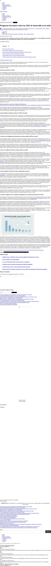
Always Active (12, 549)
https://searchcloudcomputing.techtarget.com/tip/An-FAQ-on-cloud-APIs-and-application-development (23, 250)
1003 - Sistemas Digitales (29, 34)
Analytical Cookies (5, 557)
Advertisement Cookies (5, 560)
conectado (11, 274)
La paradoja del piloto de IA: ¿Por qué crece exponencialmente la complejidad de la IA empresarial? (19, 526)
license (24, 401)
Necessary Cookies (5, 549)
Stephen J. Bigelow (5, 41)
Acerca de (4, 8)
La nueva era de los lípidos (5, 519)
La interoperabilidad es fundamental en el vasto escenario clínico (12, 295)
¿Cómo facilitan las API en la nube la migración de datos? (13, 55)
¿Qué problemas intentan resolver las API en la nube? (12, 50)
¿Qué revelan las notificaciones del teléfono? (8, 304)
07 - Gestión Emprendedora (6, 28)
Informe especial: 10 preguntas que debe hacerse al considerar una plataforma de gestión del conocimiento (24, 269)
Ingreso (3, 9)
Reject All (7, 545)
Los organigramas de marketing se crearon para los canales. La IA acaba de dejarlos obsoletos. (18, 527)
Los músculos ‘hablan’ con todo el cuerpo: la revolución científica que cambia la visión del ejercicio (19, 301)
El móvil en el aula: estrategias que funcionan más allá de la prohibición (17, 264)
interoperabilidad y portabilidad (37, 198)
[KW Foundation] (3, 11)
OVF (21, 240)
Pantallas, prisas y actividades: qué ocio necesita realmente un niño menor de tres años (20, 257)
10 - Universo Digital (38, 28)
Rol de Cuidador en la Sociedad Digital (10, 259)
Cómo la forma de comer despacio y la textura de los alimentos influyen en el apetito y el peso (18, 296)
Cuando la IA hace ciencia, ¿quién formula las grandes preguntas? (16, 266)
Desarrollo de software (17, 252)
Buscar (1, 529)
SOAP (23, 80)
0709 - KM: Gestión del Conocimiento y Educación (23, 28)
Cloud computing (9, 252)
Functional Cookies (5, 553)
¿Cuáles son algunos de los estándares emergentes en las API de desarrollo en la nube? (19, 56)
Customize (2, 545)
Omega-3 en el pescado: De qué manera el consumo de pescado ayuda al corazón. (16, 294)
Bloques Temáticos (6, 4)
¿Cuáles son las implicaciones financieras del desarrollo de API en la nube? (16, 52)
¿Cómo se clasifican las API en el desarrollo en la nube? (13, 53)
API (12, 66)
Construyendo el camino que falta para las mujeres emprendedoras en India (14, 302)
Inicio (3, 2)
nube (46, 198)
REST (7, 80)
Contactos (4, 7)
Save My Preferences (9, 564)
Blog (3, 3)
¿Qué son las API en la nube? (8, 48)
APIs (5, 252)
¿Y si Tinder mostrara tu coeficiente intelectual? (9, 525)
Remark (10, 553)
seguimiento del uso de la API (44, 139)
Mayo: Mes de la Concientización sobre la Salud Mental (11, 297)
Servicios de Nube (25, 252)
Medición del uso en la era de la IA (7, 523)
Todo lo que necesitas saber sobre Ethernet (8, 303)
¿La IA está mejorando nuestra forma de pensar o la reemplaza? (16, 261)
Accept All (12, 545)
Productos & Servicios (6, 6)
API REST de (12, 96)
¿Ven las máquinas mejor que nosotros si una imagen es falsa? (12, 300)
